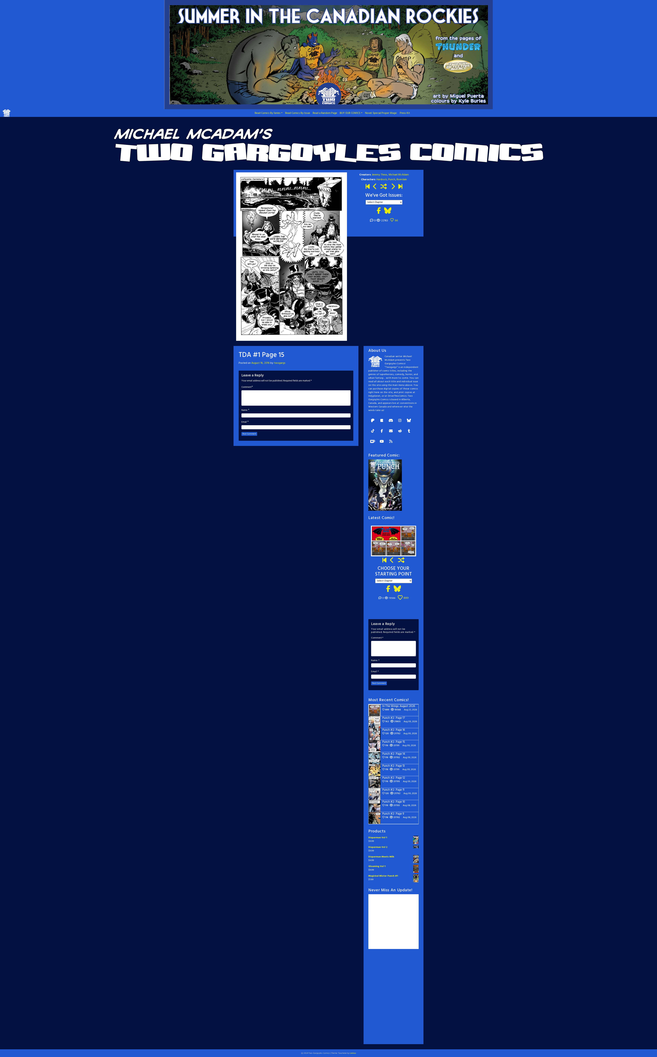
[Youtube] (381, 442)
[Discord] (390, 421)
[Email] (390, 431)
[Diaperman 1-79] (393, 187)
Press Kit (405, 113)
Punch (391, 179)
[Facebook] (381, 431)
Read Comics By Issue (297, 113)
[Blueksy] (408, 421)
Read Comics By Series (267, 113)
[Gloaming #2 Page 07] (375, 187)
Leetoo (353, 1053)
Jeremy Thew (379, 175)
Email (244, 422)
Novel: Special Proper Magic (381, 113)
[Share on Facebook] (379, 211)
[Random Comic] (383, 187)
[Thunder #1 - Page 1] (368, 187)
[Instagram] (399, 421)
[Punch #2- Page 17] (392, 560)
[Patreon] (372, 421)
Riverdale (402, 179)
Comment (246, 387)
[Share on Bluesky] (387, 211)
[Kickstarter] (381, 421)
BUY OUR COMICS (350, 113)
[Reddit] (399, 431)
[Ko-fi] (372, 442)
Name (244, 410)
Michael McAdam (399, 175)
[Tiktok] (372, 431)
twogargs (279, 363)
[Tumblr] (408, 431)
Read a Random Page (325, 113)
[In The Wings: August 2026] (400, 187)
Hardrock (381, 179)
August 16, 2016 (260, 363)
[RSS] (390, 442)
